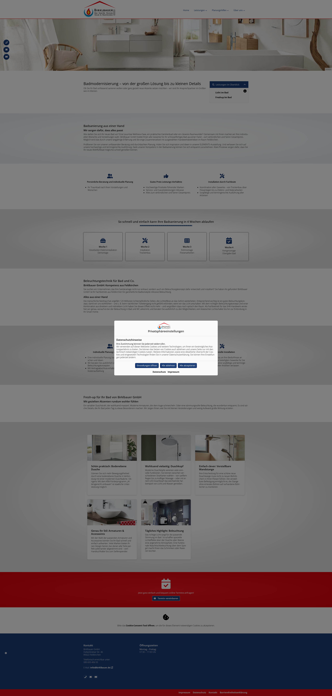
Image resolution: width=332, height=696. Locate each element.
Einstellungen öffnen (147, 365)
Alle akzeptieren (187, 365)
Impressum (173, 371)
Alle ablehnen (168, 365)
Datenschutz (159, 371)
